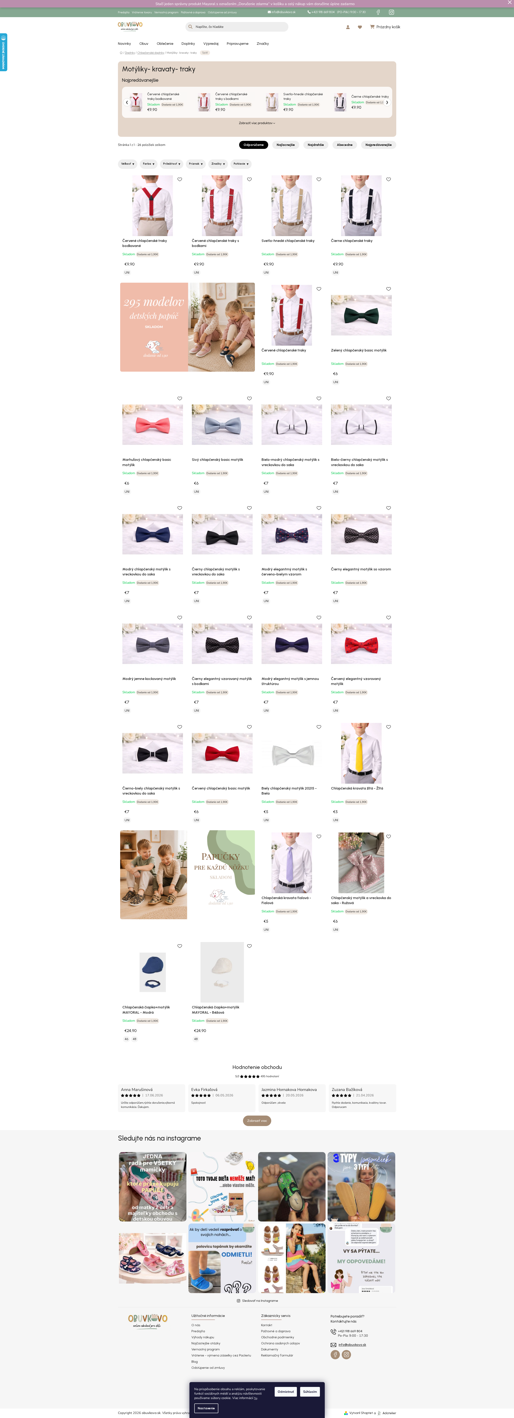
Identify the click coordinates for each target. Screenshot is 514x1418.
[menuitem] (124, 43)
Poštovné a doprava (193, 12)
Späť (205, 52)
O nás (195, 1325)
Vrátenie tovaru (142, 12)
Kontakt (266, 1325)
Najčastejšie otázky (205, 1343)
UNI (127, 272)
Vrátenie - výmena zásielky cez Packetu (221, 1355)
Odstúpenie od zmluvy (222, 12)
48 (134, 1039)
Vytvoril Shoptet (361, 1413)
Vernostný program (166, 12)
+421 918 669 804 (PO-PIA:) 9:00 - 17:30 (338, 12)
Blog (194, 1362)
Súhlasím (310, 1392)
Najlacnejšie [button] (286, 145)
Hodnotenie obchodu (257, 1067)
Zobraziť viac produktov (255, 123)
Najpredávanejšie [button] (379, 145)
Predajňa (123, 12)
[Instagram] (391, 12)
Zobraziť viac (257, 1121)
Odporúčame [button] (254, 145)
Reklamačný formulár (277, 1355)
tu (255, 1398)
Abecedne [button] (345, 145)
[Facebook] (378, 12)
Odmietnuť (286, 1392)
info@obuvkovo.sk (283, 12)
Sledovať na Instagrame (260, 1301)
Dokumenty (269, 1349)
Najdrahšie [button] (316, 145)
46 (126, 1039)
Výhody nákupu (202, 1337)
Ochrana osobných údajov (280, 1343)
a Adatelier (385, 1413)
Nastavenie (206, 1408)
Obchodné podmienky (277, 1337)
